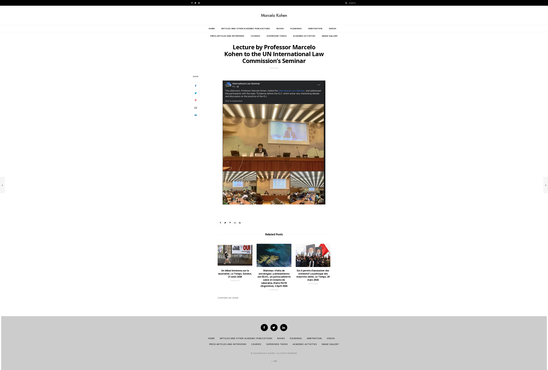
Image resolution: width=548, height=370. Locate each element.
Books (280, 28)
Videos (333, 28)
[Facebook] (264, 327)
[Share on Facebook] (195, 86)
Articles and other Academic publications (245, 28)
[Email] (195, 107)
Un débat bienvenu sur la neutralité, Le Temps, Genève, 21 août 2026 (235, 273)
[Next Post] (545, 185)
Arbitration (315, 28)
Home (212, 28)
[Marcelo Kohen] (274, 15)
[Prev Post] (2, 185)
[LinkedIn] (195, 115)
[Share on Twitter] (195, 93)
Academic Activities (304, 36)
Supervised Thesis (277, 36)
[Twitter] (274, 327)
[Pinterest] (195, 100)
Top (275, 361)
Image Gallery (330, 36)
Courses (255, 36)
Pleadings (296, 28)
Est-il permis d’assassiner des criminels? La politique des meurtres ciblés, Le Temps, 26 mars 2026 (313, 275)
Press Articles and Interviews (227, 36)
